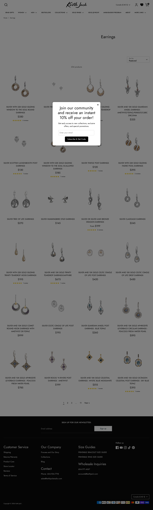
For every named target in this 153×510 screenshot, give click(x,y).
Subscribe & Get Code (76, 139)
